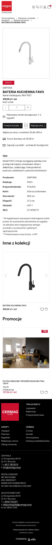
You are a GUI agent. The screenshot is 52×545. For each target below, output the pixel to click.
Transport (5, 431)
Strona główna (8, 18)
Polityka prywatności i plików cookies (26, 530)
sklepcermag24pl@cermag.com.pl (17, 505)
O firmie (29, 431)
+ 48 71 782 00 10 (10, 465)
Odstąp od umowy (9, 444)
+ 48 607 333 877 (10, 502)
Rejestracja (31, 412)
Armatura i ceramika (26, 18)
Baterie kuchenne (21, 20)
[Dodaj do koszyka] (46, 309)
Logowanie (30, 408)
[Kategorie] (33, 7)
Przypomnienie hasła (35, 415)
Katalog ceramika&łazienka (37, 441)
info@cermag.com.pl (12, 468)
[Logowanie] (45, 7)
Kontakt (29, 434)
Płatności (5, 434)
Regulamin (5, 438)
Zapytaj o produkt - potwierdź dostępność (27, 145)
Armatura (6, 20)
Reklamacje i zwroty (9, 441)
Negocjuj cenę (37, 126)
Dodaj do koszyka (11, 126)
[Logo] (11, 7)
